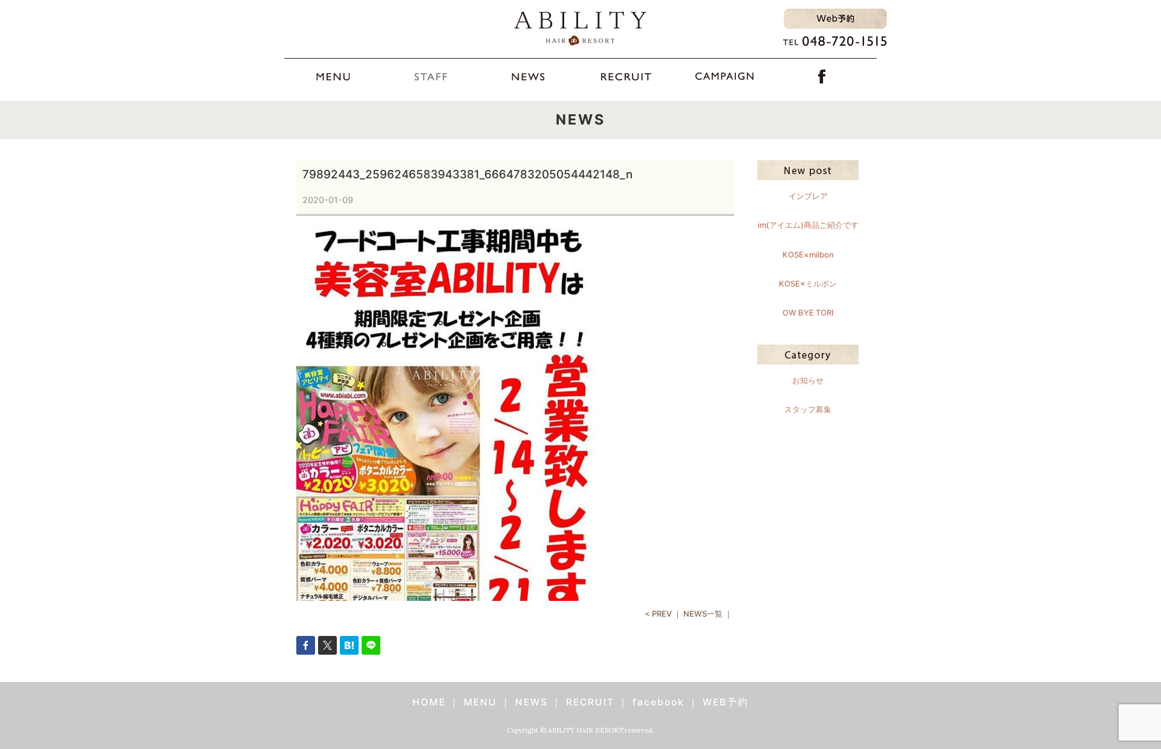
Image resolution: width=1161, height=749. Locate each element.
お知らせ (808, 380)
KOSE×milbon (808, 254)
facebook (659, 702)
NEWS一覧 (703, 613)
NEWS (531, 702)
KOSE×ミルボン (808, 283)
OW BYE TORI (808, 312)
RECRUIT (590, 702)
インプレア (808, 196)
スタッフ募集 (807, 409)
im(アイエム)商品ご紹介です (808, 225)
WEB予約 (726, 702)
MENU (480, 702)
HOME (429, 702)
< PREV (658, 613)
